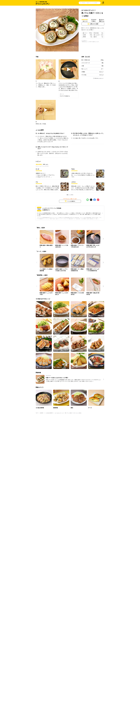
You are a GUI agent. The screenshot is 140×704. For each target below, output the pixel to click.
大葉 (83, 65)
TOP (37, 413)
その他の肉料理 (49, 413)
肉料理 (41, 413)
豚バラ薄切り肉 (86, 60)
